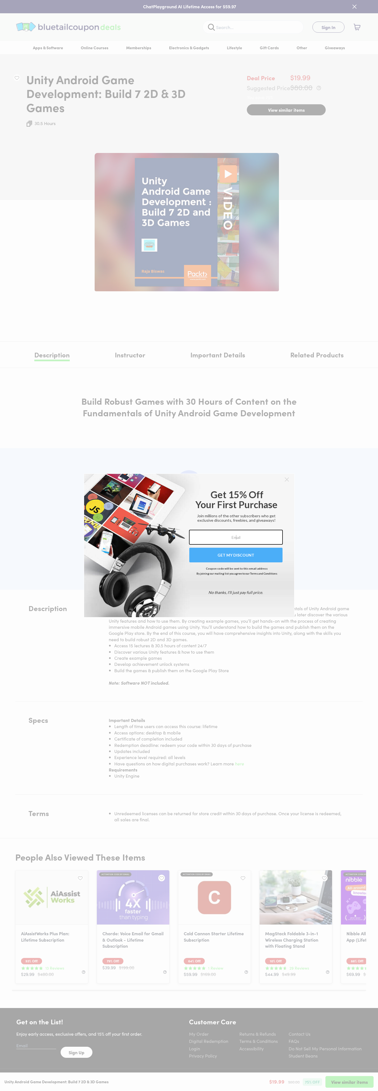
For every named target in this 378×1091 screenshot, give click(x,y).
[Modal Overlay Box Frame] (189, 545)
